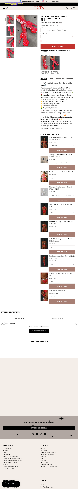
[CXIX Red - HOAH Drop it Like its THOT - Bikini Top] (44, 226)
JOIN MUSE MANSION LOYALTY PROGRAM (14, 4)
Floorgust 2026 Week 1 (10, 487)
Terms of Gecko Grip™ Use (50, 466)
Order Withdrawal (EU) (10, 466)
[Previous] (18, 30)
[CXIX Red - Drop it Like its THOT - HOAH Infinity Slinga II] (44, 142)
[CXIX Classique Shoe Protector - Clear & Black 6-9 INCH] (44, 159)
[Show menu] (4, 7)
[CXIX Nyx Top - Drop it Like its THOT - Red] (44, 176)
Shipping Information (10, 462)
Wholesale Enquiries (47, 454)
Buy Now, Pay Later (47, 464)
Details (44, 78)
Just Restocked (39, 4)
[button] (45, 25)
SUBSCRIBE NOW (39, 428)
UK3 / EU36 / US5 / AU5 (56, 30)
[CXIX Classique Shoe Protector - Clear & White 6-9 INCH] (44, 191)
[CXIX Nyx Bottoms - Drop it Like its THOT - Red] (44, 209)
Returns (5, 464)
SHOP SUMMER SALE (65, 4)
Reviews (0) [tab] (20, 318)
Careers (43, 456)
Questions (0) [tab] (58, 318)
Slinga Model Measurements (12, 460)
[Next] (34, 30)
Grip (51, 78)
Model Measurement (65, 78)
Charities (43, 458)
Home (12, 13)
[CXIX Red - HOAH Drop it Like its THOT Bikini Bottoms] (44, 243)
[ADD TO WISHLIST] (35, 17)
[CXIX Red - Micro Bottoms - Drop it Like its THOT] (44, 278)
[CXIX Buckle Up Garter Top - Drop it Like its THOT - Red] (44, 261)
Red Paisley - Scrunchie (57, 291)
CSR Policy (44, 460)
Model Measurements (10, 456)
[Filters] (2, 323)
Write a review (39, 331)
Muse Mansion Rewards (48, 452)
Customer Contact (9, 468)
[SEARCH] (70, 8)
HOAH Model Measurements (12, 458)
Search (43, 448)
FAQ (4, 452)
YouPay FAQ (44, 462)
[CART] (74, 8)
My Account (7, 448)
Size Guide (6, 454)
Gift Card (44, 450)
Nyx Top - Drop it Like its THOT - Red (61, 172)
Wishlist (5, 450)
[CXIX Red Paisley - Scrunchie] (44, 295)
